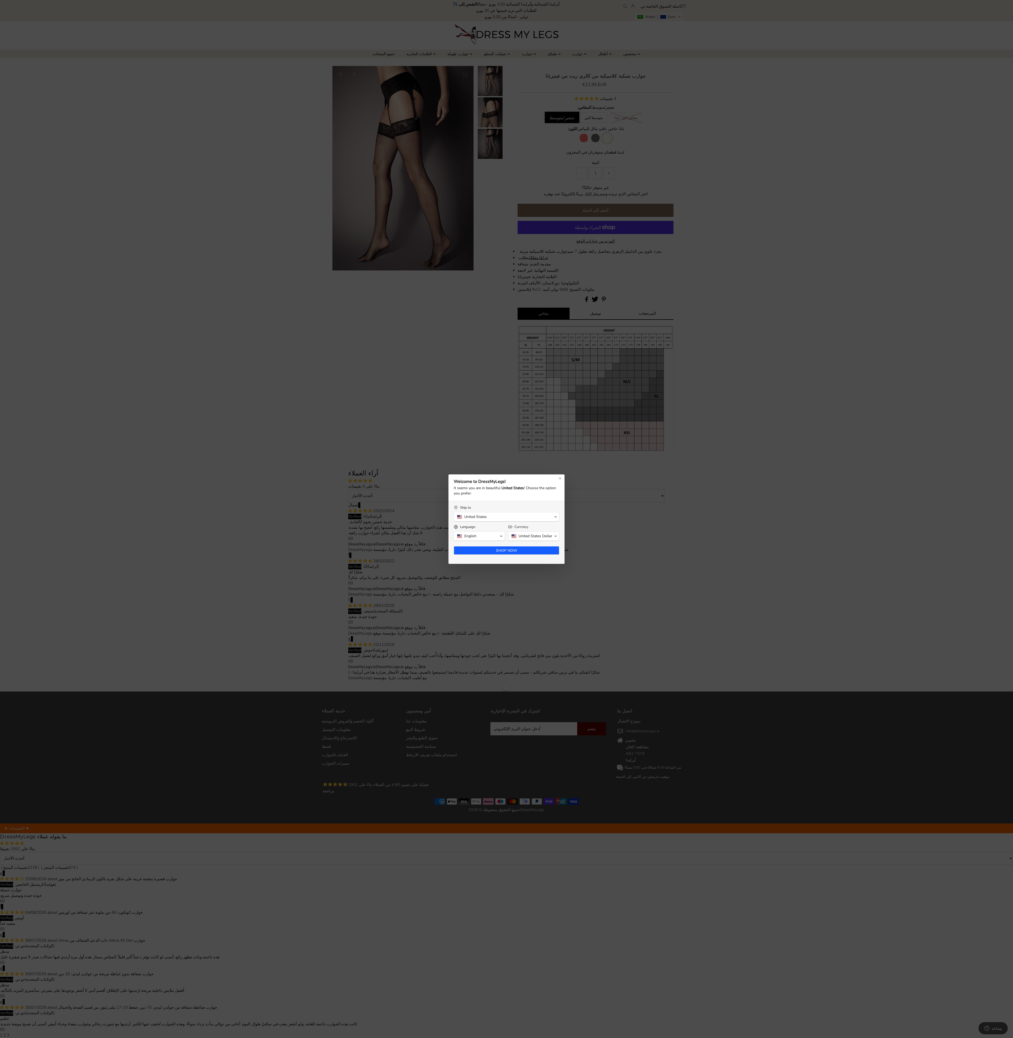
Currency (521, 527)
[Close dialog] (560, 478)
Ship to (465, 508)
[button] (506, 517)
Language (467, 527)
